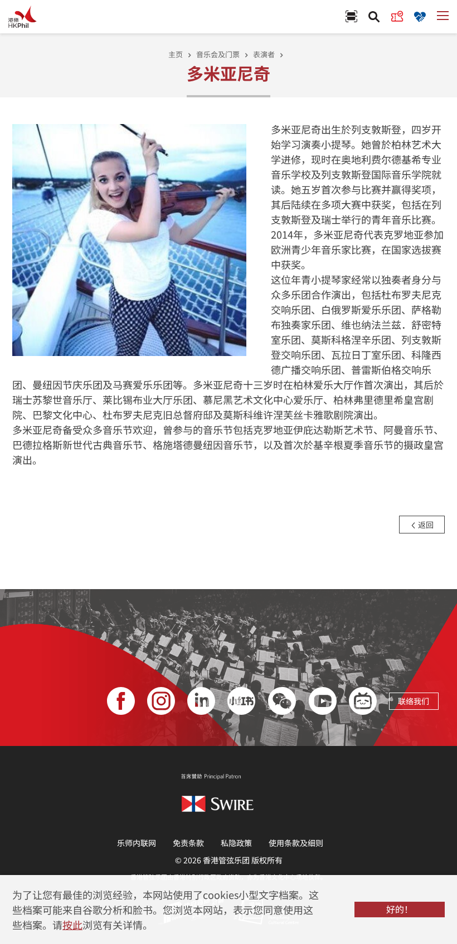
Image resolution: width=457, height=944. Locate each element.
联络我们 (413, 700)
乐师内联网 (136, 842)
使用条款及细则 (296, 842)
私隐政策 (236, 842)
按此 (72, 924)
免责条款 (188, 842)
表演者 (264, 54)
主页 (175, 54)
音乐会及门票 (218, 54)
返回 (425, 524)
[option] (129, 239)
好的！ (399, 909)
